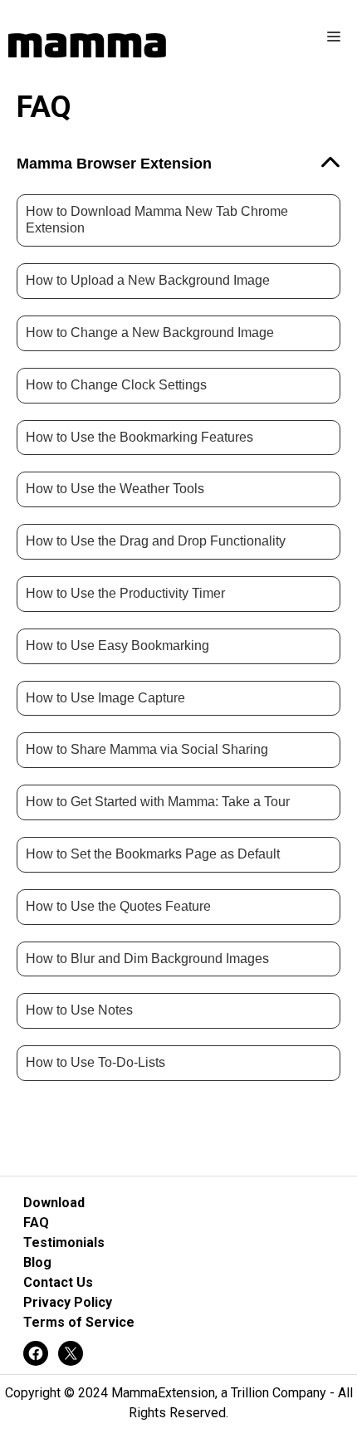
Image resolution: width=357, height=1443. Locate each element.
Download (54, 1203)
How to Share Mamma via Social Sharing (147, 749)
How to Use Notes (79, 1010)
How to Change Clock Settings (116, 385)
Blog (37, 1262)
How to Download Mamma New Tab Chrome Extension (157, 220)
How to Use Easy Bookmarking (117, 645)
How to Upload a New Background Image (148, 280)
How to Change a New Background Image (150, 332)
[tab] (178, 164)
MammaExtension (163, 1393)
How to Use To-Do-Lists (95, 1062)
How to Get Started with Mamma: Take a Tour (158, 802)
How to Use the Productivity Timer (125, 593)
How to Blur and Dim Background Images (147, 958)
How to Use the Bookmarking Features (139, 437)
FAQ (36, 1222)
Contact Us (58, 1282)
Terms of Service (78, 1322)
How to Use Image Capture (105, 698)
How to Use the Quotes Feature (118, 906)
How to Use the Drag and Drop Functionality (156, 541)
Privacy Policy (67, 1302)
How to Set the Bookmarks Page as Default (153, 854)
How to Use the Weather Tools (115, 489)
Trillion (250, 1393)
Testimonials (64, 1242)
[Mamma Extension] (87, 45)
